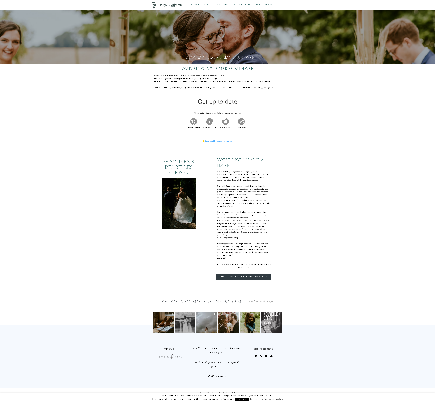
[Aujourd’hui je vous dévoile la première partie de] (206, 322)
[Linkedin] (266, 356)
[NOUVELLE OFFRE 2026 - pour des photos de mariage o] (271, 322)
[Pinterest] (271, 356)
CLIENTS (249, 5)
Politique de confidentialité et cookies (266, 399)
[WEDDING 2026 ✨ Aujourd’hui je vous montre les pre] (163, 322)
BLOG (226, 5)
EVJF (219, 5)
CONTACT (269, 5)
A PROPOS (238, 5)
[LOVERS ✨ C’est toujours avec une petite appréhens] (250, 322)
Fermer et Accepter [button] (242, 399)
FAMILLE (208, 5)
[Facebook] (256, 356)
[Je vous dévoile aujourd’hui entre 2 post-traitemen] (185, 322)
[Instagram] (261, 356)
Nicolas (225, 171)
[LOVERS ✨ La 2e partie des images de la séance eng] (228, 322)
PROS (258, 5)
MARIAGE (195, 5)
